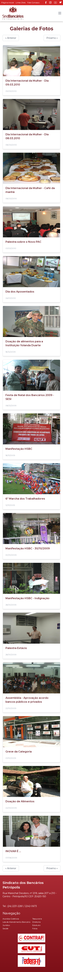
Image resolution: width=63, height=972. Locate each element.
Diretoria (36, 922)
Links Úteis (21, 2)
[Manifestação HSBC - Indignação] (31, 578)
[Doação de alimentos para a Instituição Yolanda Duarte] (31, 321)
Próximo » (52, 38)
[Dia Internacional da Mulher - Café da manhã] (31, 168)
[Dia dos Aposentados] (31, 271)
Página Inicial (7, 2)
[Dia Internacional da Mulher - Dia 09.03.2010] (31, 60)
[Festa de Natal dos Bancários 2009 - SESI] (31, 375)
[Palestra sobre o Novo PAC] (31, 221)
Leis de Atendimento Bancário (16, 922)
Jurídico (6, 925)
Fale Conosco (33, 2)
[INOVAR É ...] (31, 831)
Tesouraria (37, 918)
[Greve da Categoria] (31, 731)
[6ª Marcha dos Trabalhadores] (31, 478)
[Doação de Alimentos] (31, 781)
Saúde (5, 928)
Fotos (34, 928)
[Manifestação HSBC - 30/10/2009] (31, 528)
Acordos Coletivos (11, 918)
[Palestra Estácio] (31, 628)
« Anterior (10, 38)
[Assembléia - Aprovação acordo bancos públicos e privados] (31, 677)
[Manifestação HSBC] (31, 428)
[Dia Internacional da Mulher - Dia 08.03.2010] (31, 114)
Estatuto (36, 925)
